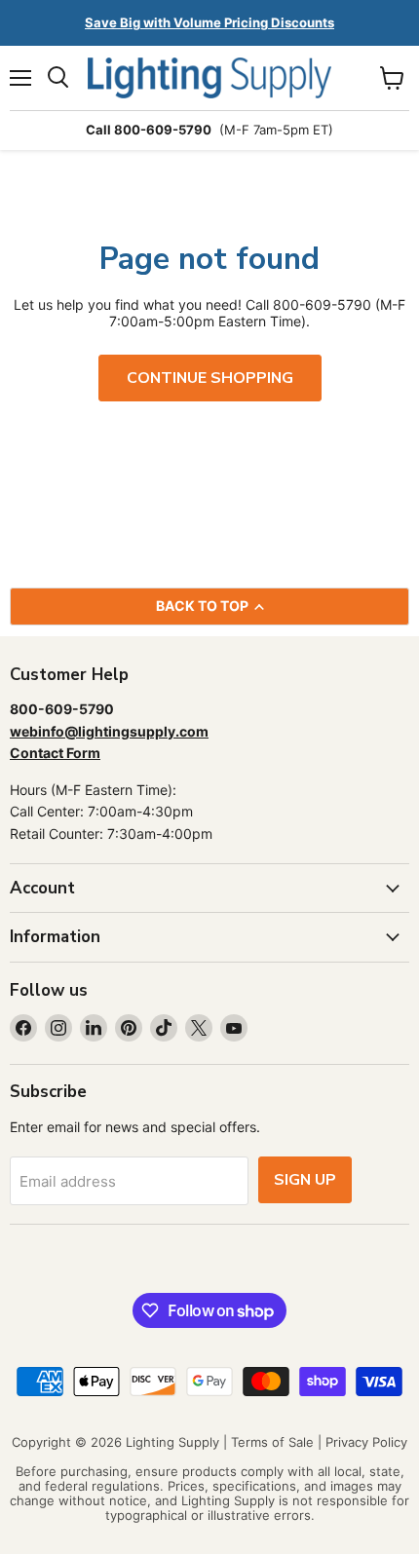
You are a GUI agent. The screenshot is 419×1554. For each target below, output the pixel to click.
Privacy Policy (366, 1442)
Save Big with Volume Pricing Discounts (209, 22)
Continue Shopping (210, 378)
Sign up (305, 1180)
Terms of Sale (272, 1442)
